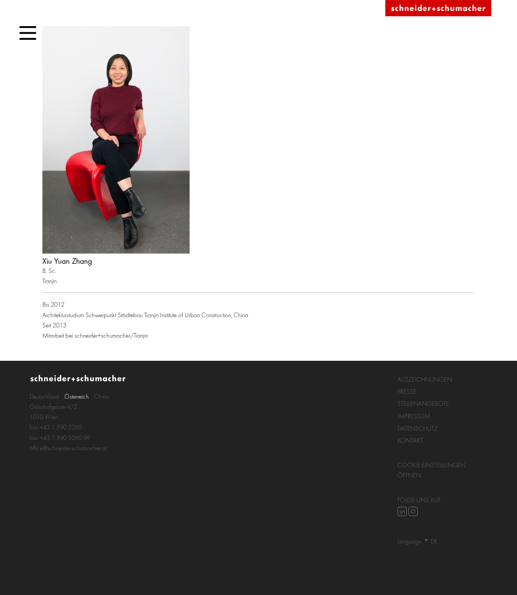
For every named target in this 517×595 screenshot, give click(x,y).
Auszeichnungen (424, 379)
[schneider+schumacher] (438, 8)
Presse (406, 391)
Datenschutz (417, 428)
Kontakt (410, 440)
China (101, 396)
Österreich (76, 396)
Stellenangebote (423, 403)
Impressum (413, 416)
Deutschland (44, 396)
